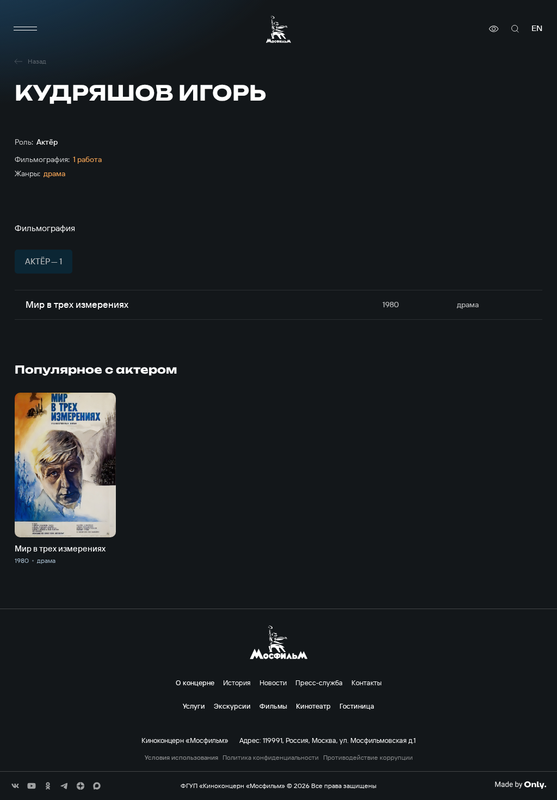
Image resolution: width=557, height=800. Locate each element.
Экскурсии (232, 706)
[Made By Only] (520, 784)
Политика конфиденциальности (270, 757)
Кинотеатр (313, 706)
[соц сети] (15, 786)
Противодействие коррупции (368, 757)
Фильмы (273, 706)
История (237, 682)
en (536, 28)
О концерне (195, 682)
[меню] (25, 29)
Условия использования (181, 757)
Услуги (194, 706)
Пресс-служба (319, 682)
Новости (273, 682)
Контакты (366, 682)
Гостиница (356, 706)
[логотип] (278, 29)
